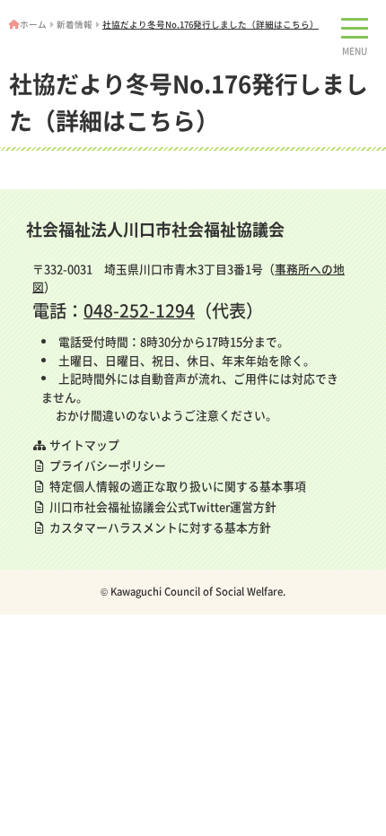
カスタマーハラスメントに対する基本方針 (159, 527)
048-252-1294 (139, 310)
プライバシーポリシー (106, 465)
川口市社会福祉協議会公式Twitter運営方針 (161, 506)
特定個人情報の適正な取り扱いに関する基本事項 (176, 485)
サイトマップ (83, 444)
